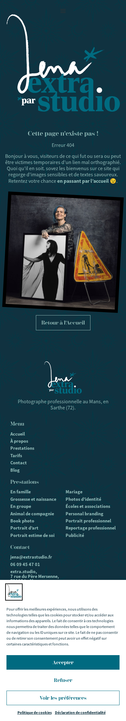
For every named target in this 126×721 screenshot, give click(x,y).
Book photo (22, 521)
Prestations (22, 448)
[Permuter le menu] (63, 11)
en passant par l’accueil (83, 181)
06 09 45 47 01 (25, 564)
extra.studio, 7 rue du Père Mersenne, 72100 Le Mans (34, 576)
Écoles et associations (88, 506)
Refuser (63, 680)
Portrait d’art (24, 528)
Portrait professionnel (88, 521)
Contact (18, 462)
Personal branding (84, 513)
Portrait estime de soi (32, 535)
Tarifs (16, 455)
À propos (19, 441)
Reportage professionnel (91, 528)
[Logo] (63, 63)
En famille (20, 492)
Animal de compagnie (32, 513)
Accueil (17, 434)
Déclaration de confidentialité (80, 712)
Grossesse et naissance (33, 499)
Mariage (74, 492)
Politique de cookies (34, 712)
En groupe (20, 506)
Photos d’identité (83, 499)
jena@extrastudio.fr (31, 557)
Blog (15, 470)
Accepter (63, 662)
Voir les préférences (63, 698)
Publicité (75, 535)
